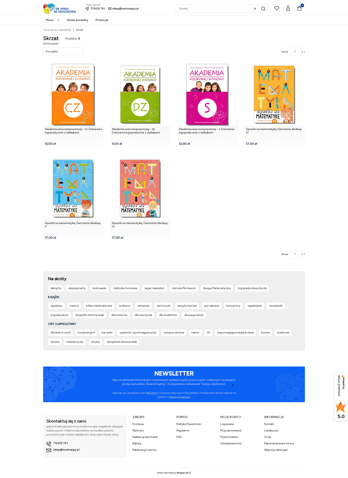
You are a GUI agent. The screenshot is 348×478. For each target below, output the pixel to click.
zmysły (95, 342)
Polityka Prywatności (188, 424)
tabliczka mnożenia (125, 288)
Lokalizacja (271, 430)
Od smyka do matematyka (57, 29)
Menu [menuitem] (49, 20)
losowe (265, 332)
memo (195, 332)
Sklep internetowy (172, 472)
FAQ (179, 437)
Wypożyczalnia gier (276, 450)
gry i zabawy (211, 305)
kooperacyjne (86, 332)
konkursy (124, 305)
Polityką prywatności (179, 397)
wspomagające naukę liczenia (235, 332)
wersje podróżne (174, 332)
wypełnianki (255, 305)
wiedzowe (283, 332)
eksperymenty (76, 288)
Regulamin (152, 393)
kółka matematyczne (99, 305)
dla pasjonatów (194, 315)
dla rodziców (119, 315)
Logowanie (227, 424)
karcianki (107, 332)
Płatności (138, 430)
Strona (284, 51)
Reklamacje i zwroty (144, 450)
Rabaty (137, 443)
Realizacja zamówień (145, 437)
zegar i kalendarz (154, 288)
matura (74, 305)
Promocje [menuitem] (101, 20)
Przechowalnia (229, 437)
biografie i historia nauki (90, 315)
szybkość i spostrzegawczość (138, 332)
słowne (55, 342)
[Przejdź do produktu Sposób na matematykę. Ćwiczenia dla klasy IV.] (274, 95)
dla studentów (168, 315)
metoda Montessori (184, 288)
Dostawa (138, 424)
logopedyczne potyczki (252, 288)
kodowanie (99, 288)
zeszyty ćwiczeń (187, 305)
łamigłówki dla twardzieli (122, 342)
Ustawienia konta (230, 443)
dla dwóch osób (60, 332)
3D (208, 332)
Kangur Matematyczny (217, 288)
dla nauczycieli (143, 315)
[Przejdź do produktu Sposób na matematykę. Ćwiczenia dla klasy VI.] (140, 189)
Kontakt (269, 424)
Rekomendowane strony (279, 443)
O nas (267, 437)
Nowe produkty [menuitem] (77, 20)
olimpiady (143, 305)
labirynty (56, 288)
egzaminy (56, 305)
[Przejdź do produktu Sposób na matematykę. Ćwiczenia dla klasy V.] (73, 189)
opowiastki (276, 305)
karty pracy (233, 305)
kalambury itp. (75, 342)
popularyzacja (59, 315)
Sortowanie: (51, 43)
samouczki (163, 305)
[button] (263, 9)
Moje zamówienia (230, 430)
